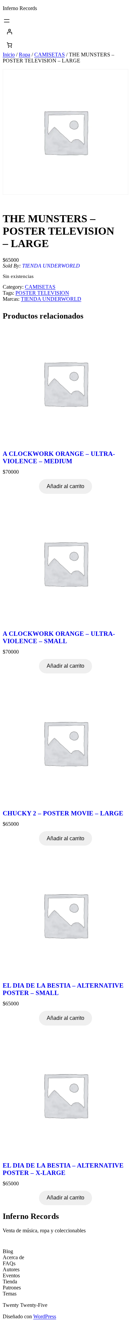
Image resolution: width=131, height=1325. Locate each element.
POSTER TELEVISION (42, 293)
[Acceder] (65, 31)
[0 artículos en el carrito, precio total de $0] (9, 45)
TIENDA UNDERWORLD (51, 266)
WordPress (44, 1316)
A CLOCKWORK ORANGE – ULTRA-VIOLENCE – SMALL (59, 637)
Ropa (24, 54)
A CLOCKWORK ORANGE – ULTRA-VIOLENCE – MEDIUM (59, 457)
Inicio (9, 54)
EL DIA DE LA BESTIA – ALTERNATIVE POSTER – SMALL (63, 989)
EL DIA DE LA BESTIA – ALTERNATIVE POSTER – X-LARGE (63, 1169)
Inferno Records (20, 8)
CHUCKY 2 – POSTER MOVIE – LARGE (63, 813)
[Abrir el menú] (7, 21)
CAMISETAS (49, 54)
